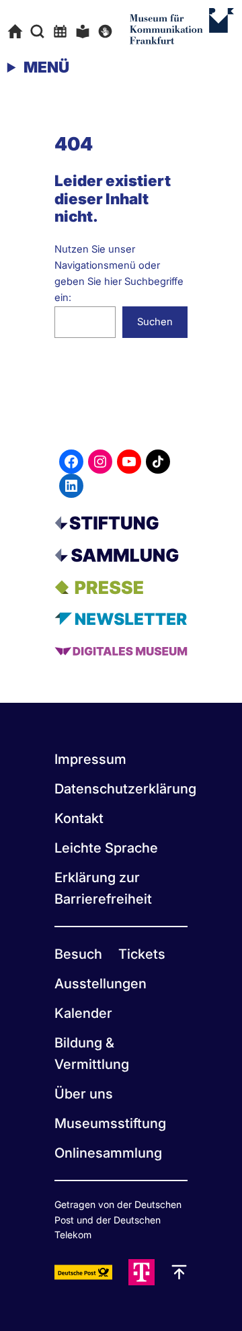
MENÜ (46, 67)
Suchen (155, 322)
